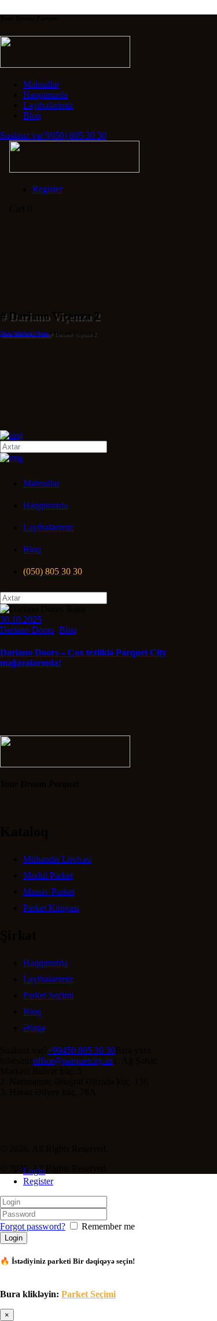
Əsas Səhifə (13, 333)
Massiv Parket (49, 891)
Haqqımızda (45, 963)
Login (34, 1171)
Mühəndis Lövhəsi (57, 859)
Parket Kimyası (51, 908)
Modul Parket (48, 875)
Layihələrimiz (48, 979)
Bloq (68, 630)
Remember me (107, 1226)
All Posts (38, 333)
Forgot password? (32, 1226)
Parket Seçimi (48, 995)
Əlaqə (34, 1028)
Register (38, 1181)
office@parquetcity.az (73, 1061)
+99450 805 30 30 (81, 1050)
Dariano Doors (27, 630)
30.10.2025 (21, 619)
